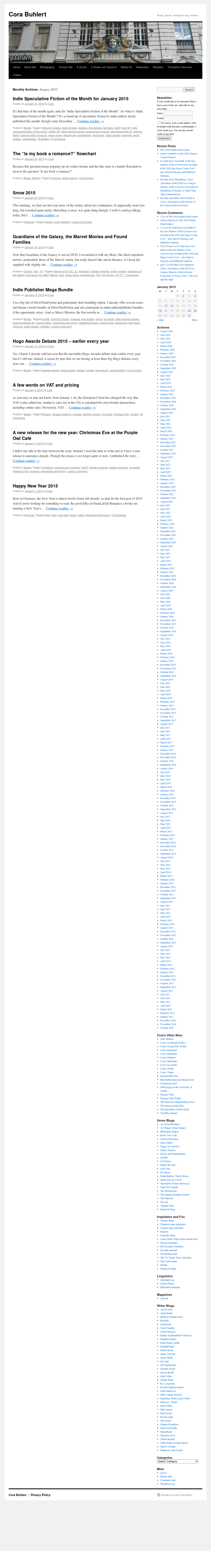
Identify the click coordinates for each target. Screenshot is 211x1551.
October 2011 (167, 983)
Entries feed (166, 1476)
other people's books (72, 131)
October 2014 (167, 849)
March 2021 (166, 564)
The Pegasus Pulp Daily (172, 1105)
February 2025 (167, 390)
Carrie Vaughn (167, 1327)
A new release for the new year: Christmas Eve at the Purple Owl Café (75, 435)
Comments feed (168, 1480)
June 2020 (165, 597)
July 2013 (165, 905)
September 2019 (168, 631)
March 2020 (166, 609)
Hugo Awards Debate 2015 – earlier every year (61, 341)
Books (27, 127)
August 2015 (166, 812)
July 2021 (165, 549)
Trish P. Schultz (168, 1446)
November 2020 (168, 579)
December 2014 (168, 842)
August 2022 (166, 501)
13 (165, 305)
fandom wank (68, 370)
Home (16, 67)
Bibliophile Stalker (169, 1131)
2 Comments (119, 515)
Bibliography (47, 67)
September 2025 (168, 368)
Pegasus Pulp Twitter (170, 1098)
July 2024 (165, 416)
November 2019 (168, 623)
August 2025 (166, 371)
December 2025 (168, 357)
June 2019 (165, 642)
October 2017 (167, 716)
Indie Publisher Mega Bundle (43, 289)
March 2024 (166, 431)
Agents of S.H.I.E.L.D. (65, 271)
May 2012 (165, 957)
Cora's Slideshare (168, 1061)
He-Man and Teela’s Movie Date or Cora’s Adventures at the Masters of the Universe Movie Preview (178, 201)
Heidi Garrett (166, 1350)
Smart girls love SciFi (171, 1179)
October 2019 (167, 627)
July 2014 (165, 861)
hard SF (126, 127)
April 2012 (165, 961)
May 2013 (165, 912)
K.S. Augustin (167, 1383)
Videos (17, 75)
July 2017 (165, 727)
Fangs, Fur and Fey (169, 1146)
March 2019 (166, 653)
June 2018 (165, 686)
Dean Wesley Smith (169, 1342)
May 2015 (165, 824)
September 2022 (168, 497)
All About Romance (170, 1124)
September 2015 (168, 809)
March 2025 (166, 386)
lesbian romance (118, 467)
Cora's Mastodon (168, 1053)
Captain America (100, 271)
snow (57, 222)
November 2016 (168, 757)
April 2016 (165, 783)
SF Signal (165, 1172)
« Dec (160, 320)
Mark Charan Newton (171, 1394)
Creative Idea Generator (171, 1227)
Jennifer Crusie (167, 1368)
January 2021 (166, 572)
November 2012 (168, 935)
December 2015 (168, 798)
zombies (45, 326)
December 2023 (168, 442)
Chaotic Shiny (167, 1220)
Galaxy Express (168, 1150)
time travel (98, 135)
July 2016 (165, 772)
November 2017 (168, 712)
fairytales (108, 127)
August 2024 (166, 412)
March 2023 (166, 475)
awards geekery (51, 370)
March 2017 (166, 742)
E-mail (160, 118)
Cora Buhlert (27, 13)
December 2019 (168, 620)
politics (134, 414)
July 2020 (165, 594)
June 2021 (165, 553)
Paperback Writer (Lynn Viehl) (175, 1398)
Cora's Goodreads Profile (172, 1042)
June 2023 (165, 464)
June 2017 (165, 731)
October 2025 (167, 364)
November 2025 (168, 360)
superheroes (84, 135)
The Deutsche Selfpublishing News (177, 1101)
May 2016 (165, 779)
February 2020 (167, 612)
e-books (77, 414)
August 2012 (166, 946)
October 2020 (167, 583)
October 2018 (167, 672)
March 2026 (166, 346)
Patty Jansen (166, 1409)
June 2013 (165, 909)
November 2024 (168, 401)
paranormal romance (97, 131)
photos (49, 222)
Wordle (163, 1264)
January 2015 (166, 838)
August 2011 (166, 990)
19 (160, 310)
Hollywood (32, 275)
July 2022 (165, 505)
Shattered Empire (88, 322)
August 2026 (166, 331)
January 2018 (166, 705)
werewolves (29, 139)
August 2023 (166, 457)
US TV (118, 275)
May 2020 (165, 601)
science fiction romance (34, 135)
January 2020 (166, 616)
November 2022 (168, 490)
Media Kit (126, 67)
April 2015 (165, 827)
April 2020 (165, 605)
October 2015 (167, 805)
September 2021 (168, 542)
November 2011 (168, 979)
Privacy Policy (40, 1495)
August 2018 (166, 679)
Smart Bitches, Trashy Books (174, 1176)
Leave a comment (82, 222)
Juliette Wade (166, 1379)
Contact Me (66, 67)
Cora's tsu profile (168, 1064)
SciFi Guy (165, 1168)
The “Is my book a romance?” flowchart (54, 153)
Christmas (47, 467)
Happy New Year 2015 (35, 486)
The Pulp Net (166, 1198)
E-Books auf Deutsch (104, 67)
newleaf (164, 1298)
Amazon (46, 414)
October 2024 (167, 405)
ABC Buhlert (166, 1038)
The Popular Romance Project (174, 1194)
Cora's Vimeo (167, 1072)
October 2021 (167, 538)
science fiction (44, 322)
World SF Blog (167, 1209)
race (61, 275)
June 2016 (165, 775)
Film (36, 271)
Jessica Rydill (167, 1372)
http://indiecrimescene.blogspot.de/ (177, 1079)
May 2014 (165, 868)
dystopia (82, 127)
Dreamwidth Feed (169, 1076)
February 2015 (167, 835)
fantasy (81, 370)
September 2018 (168, 675)
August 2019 (166, 635)
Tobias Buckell (167, 1439)
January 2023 (166, 483)
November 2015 (168, 801)
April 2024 (165, 427)
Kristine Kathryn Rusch (172, 1387)
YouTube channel (168, 1113)
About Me (30, 67)
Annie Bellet (166, 1313)
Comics (28, 271)
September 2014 (168, 853)
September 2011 (168, 987)
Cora (51, 103)
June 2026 (165, 334)
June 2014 (165, 864)
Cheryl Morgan (167, 1331)
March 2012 (166, 964)
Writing (36, 178)
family (114, 271)
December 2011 (168, 975)
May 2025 (165, 379)
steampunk (69, 135)
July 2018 (165, 683)
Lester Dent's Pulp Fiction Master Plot (179, 1239)
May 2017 (165, 735)
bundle (46, 319)
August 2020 (166, 590)
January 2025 (166, 394)
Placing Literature (168, 1242)
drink (47, 515)
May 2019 (165, 646)
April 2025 (165, 383)
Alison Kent (166, 1309)
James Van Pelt (167, 1353)
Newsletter (142, 67)
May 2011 (165, 1001)
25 (195, 310)
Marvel (54, 275)
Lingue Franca (167, 1283)
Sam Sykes (165, 1420)
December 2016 (168, 753)
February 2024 (167, 434)
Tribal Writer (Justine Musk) (174, 1442)
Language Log (167, 1279)
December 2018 (168, 664)
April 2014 (165, 872)
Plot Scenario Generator (172, 1246)
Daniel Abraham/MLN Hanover (176, 1335)
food (54, 515)
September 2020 (168, 586)
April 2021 (165, 560)
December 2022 (168, 486)
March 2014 (166, 875)
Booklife (164, 1320)
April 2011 (165, 1005)
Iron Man (44, 275)
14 (171, 305)
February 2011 (167, 1013)
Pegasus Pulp (121, 414)
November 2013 (168, 890)
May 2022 (165, 512)
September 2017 (168, 720)
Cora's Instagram (168, 1050)
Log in (163, 1472)
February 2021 (167, 568)
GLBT (117, 127)
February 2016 (167, 790)
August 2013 (166, 901)
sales (81, 515)
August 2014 (166, 857)
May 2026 (165, 338)
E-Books (82, 67)
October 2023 (167, 449)
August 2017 (166, 723)
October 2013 (167, 894)
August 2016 (166, 768)
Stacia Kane (166, 1431)
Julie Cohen (166, 1376)
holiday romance (98, 467)
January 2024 (166, 438)
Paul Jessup (166, 1413)
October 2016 (167, 761)
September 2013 (168, 898)
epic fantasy (95, 127)
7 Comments (131, 275)
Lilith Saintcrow (168, 1390)
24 (189, 310)
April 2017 (165, 738)
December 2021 (168, 531)
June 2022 (165, 509)
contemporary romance (67, 467)
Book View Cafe (168, 1135)
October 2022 (167, 494)
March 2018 (166, 698)
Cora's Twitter (167, 1068)
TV (41, 271)
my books (109, 319)
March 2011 (166, 1009)
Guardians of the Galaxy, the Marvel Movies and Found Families (70, 239)
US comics (108, 275)
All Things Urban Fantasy (173, 1127)
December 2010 (168, 1020)
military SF (54, 131)
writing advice (69, 178)
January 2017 (166, 749)
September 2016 (168, 764)
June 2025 (165, 375)
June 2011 (165, 998)
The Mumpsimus (168, 1190)
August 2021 (166, 546)
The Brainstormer (168, 1253)
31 (189, 315)
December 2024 (168, 397)
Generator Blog (167, 1235)
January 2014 (166, 883)
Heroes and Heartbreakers (173, 1153)
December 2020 (168, 575)
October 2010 (167, 1027)
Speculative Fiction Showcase (174, 1183)
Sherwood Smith (168, 1428)
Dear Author (166, 1142)
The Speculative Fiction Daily (174, 1109)
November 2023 (168, 446)
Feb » (195, 320)
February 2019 (167, 657)
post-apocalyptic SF (121, 131)
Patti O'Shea (166, 1405)
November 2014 (168, 846)
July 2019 (165, 638)
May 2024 (165, 423)
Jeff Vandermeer (168, 1365)
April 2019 (165, 649)
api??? (163, 264)
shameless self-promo (65, 322)
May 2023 (165, 468)
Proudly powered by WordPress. (177, 1494)
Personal (29, 222)
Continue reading (90, 121)
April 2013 (165, 916)
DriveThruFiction (60, 319)
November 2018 (168, 668)
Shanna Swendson (169, 1424)
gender (122, 271)
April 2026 (165, 342)
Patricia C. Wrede (168, 1402)
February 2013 (167, 924)
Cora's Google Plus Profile (173, 1046)
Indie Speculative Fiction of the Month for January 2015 (71, 98)
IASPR (164, 1157)
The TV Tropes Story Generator (175, 1257)
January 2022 (166, 527)
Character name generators (173, 1224)
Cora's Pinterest (168, 1057)
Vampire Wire (167, 1205)
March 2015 (166, 831)
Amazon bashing (61, 414)
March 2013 (166, 920)
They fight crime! (168, 1261)
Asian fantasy (69, 127)
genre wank (101, 370)
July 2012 (165, 950)
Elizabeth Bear (167, 1346)
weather (65, 222)
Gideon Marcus (168, 220)
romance (56, 178)
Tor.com (164, 1201)
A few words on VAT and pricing (46, 385)
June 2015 (165, 820)
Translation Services (180, 67)
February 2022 (167, 523)
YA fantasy (43, 139)
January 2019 (166, 660)
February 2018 (167, 701)
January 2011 (166, 1016)
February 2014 (167, 879)
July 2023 (165, 460)
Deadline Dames (168, 1339)
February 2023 (167, 479)
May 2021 (165, 557)
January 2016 (166, 794)
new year (63, 515)
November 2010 (168, 1024)
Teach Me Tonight (169, 1187)
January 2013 (166, 927)
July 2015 (165, 816)
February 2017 (167, 746)
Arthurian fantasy (51, 127)
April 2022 (165, 516)
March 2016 (166, 786)
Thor (98, 275)
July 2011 (165, 994)
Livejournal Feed (168, 1083)
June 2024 (165, 420)
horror (99, 319)
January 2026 (166, 353)
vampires (127, 135)
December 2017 (168, 709)
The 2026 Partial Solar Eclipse (175, 149)
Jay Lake (164, 1361)
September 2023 (168, 453)
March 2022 (166, 520)
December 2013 (168, 887)
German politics (91, 414)
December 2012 (168, 931)
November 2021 (168, 534)
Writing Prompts (168, 1268)
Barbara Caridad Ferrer (171, 1316)
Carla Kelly (165, 1324)
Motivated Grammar (170, 1287)
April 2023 (165, 471)
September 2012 (168, 942)
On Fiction (165, 1161)
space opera (55, 135)
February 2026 (167, 349)
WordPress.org (167, 1483)
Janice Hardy (166, 1357)
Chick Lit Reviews (169, 1139)
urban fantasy (112, 135)
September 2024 (168, 408)
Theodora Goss (167, 1435)
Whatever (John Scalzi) (171, 1450)
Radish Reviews (168, 1164)
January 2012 (166, 972)
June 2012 (165, 953)
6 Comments (58, 139)
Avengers (84, 271)
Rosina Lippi (166, 1416)
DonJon (164, 1231)
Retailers (158, 67)
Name (160, 113)
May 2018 (165, 690)
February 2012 (167, 968)
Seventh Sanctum (168, 1250)
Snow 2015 (24, 192)
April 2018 (165, 694)
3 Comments (86, 178)
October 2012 (167, 938)
